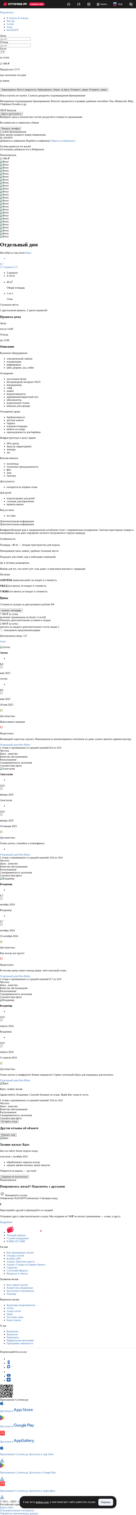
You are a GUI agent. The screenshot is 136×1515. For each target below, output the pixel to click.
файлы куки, (42, 1502)
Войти (104, 4)
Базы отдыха (14, 1320)
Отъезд (4, 42)
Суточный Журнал (17, 1270)
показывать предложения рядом (22, 630)
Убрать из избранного (63, 140)
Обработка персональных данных (19, 1513)
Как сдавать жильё (17, 1284)
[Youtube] (9, 1376)
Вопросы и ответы (17, 1273)
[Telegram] (9, 1358)
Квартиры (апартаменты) (21, 1305)
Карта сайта (6, 1507)
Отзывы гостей (15, 1255)
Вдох (28, 252)
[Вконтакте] (9, 1371)
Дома (10, 1314)
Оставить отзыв (9, 1121)
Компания (12, 1331)
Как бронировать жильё (20, 1252)
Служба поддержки (18, 1238)
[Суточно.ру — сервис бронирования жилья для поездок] (15, 4)
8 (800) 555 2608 (16, 1241)
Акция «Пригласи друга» (21, 1261)
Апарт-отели (14, 1311)
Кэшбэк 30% (14, 1258)
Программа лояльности (20, 1343)
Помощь (11, 1293)
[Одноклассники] (9, 1363)
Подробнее (6, 1222)
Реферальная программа (20, 1340)
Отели (10, 1308)
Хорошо (105, 1502)
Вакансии (12, 1334)
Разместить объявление (20, 1287)
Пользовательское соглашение (17, 1510)
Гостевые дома (15, 1317)
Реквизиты (13, 1337)
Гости (3, 48)
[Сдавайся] (68, 4)
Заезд (3, 35)
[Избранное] (89, 4)
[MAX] (9, 1367)
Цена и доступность (11, 114)
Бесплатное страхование (20, 1290)
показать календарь (11, 610)
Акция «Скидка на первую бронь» (26, 1264)
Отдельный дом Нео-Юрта (15, 744)
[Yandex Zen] (9, 1380)
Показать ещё (8, 1135)
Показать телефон (10, 128)
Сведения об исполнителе (14, 1177)
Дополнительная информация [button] (17, 521)
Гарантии (12, 1267)
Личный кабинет (16, 1235)
